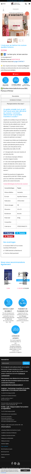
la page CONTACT (18, 61)
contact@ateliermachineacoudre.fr (12, 385)
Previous (6, 22)
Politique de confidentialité (7, 438)
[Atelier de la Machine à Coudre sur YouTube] (18, 464)
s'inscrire (26, 363)
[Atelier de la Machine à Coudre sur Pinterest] (15, 464)
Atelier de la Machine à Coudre (12, 468)
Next (25, 22)
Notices (3, 457)
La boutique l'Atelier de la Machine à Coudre (11, 430)
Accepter (25, 470)
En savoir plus (3, 472)
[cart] (29, 3)
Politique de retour (5, 441)
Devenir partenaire (5, 454)
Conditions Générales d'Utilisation (9, 432)
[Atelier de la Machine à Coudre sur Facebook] (12, 464)
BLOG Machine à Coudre (6, 449)
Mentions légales (5, 443)
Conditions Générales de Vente (8, 435)
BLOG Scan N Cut (5, 451)
